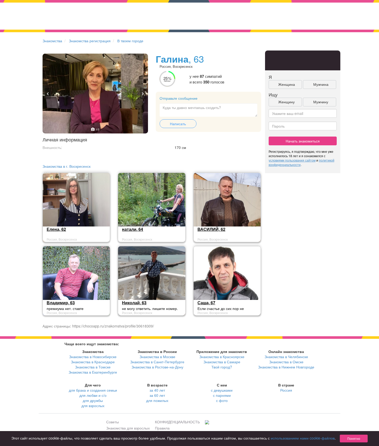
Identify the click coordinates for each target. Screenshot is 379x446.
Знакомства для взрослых (128, 428)
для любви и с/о (92, 395)
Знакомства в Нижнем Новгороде (286, 366)
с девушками (222, 390)
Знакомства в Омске (286, 361)
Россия (286, 390)
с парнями (222, 395)
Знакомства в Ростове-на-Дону (157, 366)
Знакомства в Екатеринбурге (93, 372)
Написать (178, 123)
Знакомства (52, 40)
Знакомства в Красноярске (221, 356)
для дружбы (93, 400)
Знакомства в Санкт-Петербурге (157, 361)
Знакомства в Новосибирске (93, 356)
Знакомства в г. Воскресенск (66, 166)
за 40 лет (157, 390)
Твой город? (221, 366)
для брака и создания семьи (93, 390)
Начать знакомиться (303, 141)
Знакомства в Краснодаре (93, 361)
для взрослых (92, 405)
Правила (162, 428)
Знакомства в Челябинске (286, 356)
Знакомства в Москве (157, 356)
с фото (222, 400)
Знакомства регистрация (90, 40)
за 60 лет (157, 395)
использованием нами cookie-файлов (303, 438)
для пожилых (157, 400)
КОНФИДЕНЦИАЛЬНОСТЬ (177, 421)
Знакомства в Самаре (221, 361)
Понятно (353, 438)
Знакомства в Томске (93, 366)
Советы (112, 421)
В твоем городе (130, 40)
